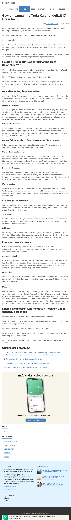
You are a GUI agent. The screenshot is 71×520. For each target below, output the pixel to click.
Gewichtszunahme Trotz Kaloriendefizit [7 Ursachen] (52, 484)
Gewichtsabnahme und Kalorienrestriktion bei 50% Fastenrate (28, 368)
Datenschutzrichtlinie (10, 486)
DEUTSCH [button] (62, 9)
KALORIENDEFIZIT (9, 449)
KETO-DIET (7, 453)
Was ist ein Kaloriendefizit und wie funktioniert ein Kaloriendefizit (53, 478)
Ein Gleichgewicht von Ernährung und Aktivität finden (25, 359)
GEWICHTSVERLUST (10, 445)
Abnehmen (25, 9)
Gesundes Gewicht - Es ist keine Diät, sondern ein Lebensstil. (28, 363)
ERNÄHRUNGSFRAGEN (10, 441)
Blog (33, 9)
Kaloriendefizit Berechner (35, 333)
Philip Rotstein (52, 24)
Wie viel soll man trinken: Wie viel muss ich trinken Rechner (54, 471)
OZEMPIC (6, 457)
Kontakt (41, 9)
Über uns (51, 9)
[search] (67, 431)
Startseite (13, 9)
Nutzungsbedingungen (10, 489)
